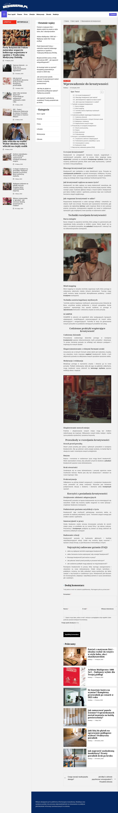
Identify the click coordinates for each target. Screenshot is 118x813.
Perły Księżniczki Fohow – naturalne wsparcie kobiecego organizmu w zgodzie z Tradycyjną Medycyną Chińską (16, 52)
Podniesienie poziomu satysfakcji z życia (87, 141)
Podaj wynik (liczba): (68, 623)
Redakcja (56, 14)
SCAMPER (78, 113)
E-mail (84, 609)
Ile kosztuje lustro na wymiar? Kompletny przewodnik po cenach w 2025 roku (100, 693)
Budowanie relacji (80, 145)
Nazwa (66, 609)
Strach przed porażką (81, 128)
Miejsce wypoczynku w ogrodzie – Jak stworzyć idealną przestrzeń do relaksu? (20, 201)
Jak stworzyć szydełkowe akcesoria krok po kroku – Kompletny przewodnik (20, 81)
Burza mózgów (79, 106)
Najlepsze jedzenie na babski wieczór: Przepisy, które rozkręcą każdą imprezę (20, 187)
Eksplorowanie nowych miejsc (84, 124)
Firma (25, 14)
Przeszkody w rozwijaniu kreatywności (84, 126)
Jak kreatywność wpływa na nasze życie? (88, 100)
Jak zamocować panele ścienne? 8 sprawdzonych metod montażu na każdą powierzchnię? (101, 714)
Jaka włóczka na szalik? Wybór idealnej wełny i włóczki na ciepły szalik (15, 143)
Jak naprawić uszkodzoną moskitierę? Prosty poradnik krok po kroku (101, 753)
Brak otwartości (80, 132)
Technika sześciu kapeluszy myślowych (87, 111)
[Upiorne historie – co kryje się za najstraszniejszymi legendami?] (7, 68)
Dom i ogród (11, 14)
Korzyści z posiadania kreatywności (83, 136)
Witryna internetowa (107, 609)
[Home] (4, 14)
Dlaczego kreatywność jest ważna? (86, 97)
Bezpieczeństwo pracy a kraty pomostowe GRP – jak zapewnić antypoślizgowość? (47, 60)
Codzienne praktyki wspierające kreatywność (86, 115)
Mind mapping (79, 108)
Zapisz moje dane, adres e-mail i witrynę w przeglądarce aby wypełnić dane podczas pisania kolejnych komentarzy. (87, 619)
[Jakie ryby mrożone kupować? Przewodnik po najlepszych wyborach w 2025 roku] (7, 95)
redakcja (65, 88)
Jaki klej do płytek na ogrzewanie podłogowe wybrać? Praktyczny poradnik (99, 734)
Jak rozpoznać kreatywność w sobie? (87, 102)
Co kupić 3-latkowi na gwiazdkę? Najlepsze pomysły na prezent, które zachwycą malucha (20, 172)
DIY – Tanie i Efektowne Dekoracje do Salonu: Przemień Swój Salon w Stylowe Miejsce (20, 112)
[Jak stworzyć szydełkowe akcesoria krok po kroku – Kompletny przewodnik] (7, 81)
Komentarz (67, 594)
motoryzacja (22, 22)
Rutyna (77, 130)
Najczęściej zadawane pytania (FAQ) (83, 147)
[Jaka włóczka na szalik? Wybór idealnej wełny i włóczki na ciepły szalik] (16, 131)
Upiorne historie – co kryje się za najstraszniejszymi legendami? (20, 67)
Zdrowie (48, 14)
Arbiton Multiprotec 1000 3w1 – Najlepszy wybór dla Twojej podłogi (101, 672)
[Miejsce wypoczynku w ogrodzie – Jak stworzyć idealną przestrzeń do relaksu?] (7, 201)
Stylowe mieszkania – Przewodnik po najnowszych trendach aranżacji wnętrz (20, 157)
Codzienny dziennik (81, 117)
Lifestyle (32, 14)
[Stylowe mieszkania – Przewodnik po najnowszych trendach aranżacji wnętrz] (7, 156)
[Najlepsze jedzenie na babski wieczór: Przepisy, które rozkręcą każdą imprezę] (7, 186)
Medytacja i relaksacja (82, 121)
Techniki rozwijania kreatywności (82, 104)
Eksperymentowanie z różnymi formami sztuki (89, 119)
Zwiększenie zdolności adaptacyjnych (86, 139)
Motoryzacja (40, 14)
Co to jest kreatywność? (83, 95)
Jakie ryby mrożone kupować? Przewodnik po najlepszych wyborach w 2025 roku (20, 97)
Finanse (19, 14)
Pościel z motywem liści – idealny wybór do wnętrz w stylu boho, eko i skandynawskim (101, 653)
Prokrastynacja (79, 134)
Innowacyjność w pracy (82, 143)
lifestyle (7, 22)
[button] (101, 92)
